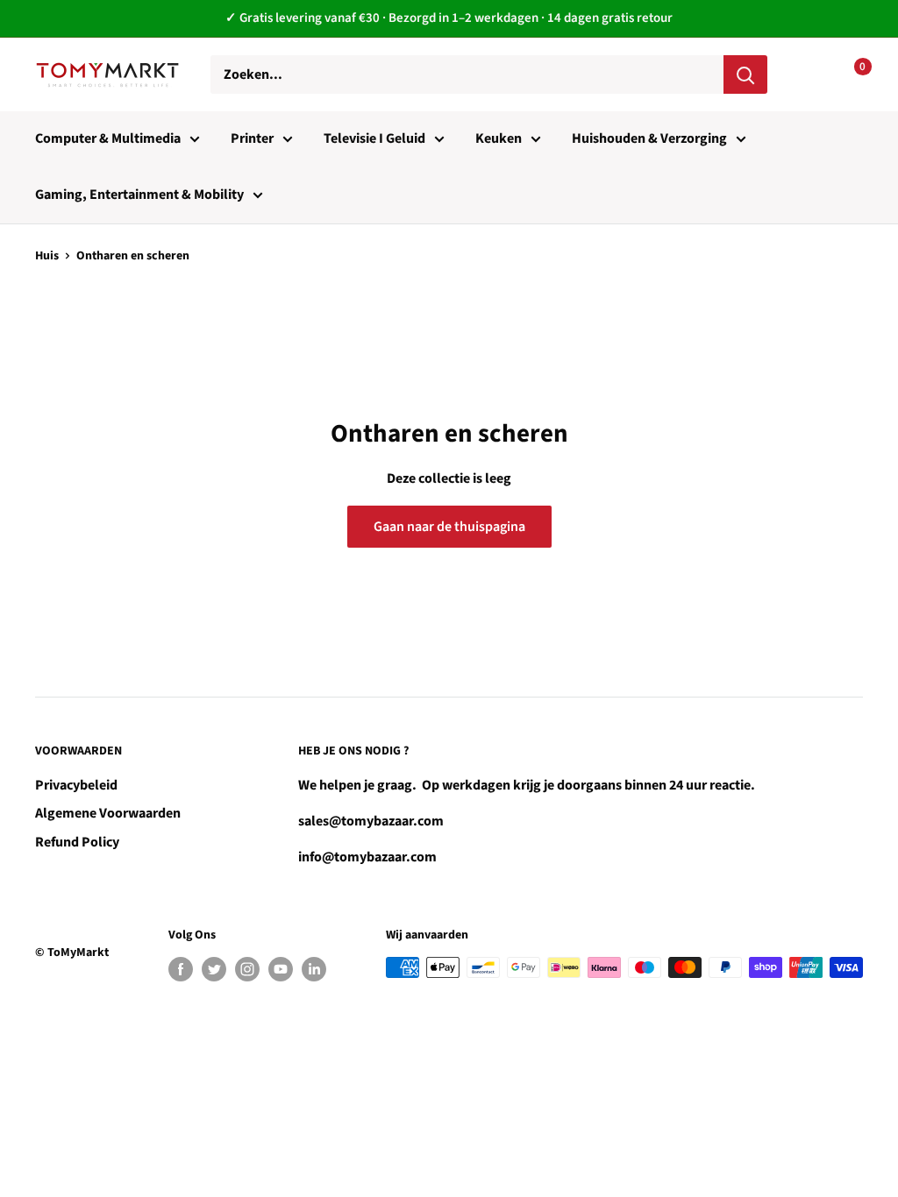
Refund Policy (77, 842)
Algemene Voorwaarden (108, 813)
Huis (47, 256)
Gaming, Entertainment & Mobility (139, 194)
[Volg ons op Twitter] (214, 969)
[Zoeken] (745, 74)
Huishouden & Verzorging (649, 138)
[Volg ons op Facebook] (180, 969)
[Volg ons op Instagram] (247, 969)
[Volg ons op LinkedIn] (314, 969)
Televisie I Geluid (374, 138)
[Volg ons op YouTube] (280, 969)
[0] (848, 74)
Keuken (498, 138)
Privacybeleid (76, 785)
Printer (252, 138)
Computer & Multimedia (108, 138)
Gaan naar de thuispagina (449, 526)
